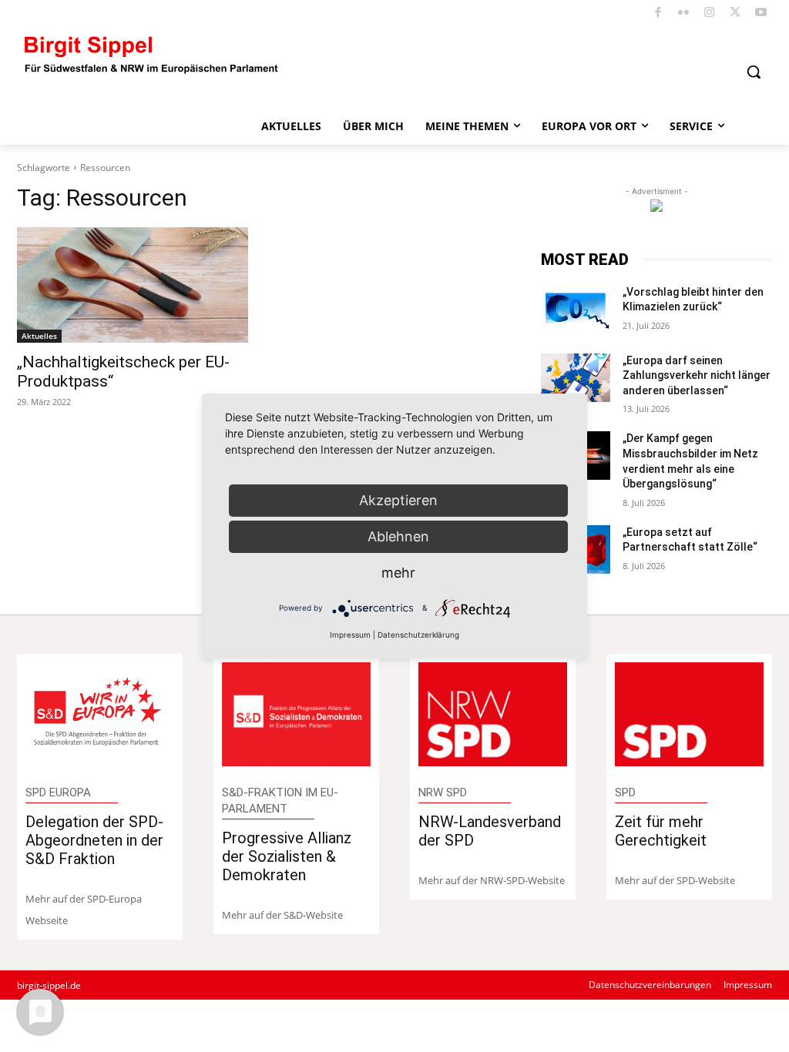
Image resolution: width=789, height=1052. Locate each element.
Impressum (350, 634)
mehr (398, 573)
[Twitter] (735, 13)
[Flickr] (684, 13)
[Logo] (152, 53)
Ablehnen (398, 536)
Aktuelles (39, 335)
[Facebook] (658, 13)
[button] (753, 71)
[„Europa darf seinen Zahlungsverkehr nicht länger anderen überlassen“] (575, 377)
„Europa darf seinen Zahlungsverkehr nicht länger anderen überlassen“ (697, 375)
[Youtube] (761, 13)
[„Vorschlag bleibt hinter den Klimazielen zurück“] (575, 309)
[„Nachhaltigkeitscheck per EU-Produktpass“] (132, 285)
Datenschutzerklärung (418, 634)
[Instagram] (710, 13)
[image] (100, 714)
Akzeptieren (398, 500)
